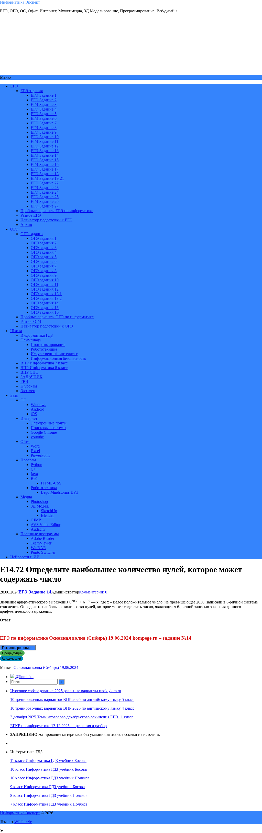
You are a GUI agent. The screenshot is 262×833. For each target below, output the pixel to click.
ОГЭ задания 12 (45, 289)
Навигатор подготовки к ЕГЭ (46, 220)
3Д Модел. (40, 506)
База (14, 395)
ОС (23, 400)
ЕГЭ (14, 86)
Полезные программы (39, 534)
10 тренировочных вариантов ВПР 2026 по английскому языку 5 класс (72, 699)
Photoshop (39, 501)
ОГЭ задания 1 (44, 238)
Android (37, 409)
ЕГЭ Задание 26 (45, 201)
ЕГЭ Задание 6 (44, 118)
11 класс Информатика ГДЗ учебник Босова (48, 760)
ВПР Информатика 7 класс (44, 363)
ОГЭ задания (31, 234)
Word (35, 446)
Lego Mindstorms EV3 (59, 492)
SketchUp (49, 511)
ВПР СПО (29, 372)
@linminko (24, 677)
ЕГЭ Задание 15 (45, 160)
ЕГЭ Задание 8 (44, 127)
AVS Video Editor (45, 524)
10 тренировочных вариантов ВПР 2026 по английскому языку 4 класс (72, 708)
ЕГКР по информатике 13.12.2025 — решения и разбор (58, 725)
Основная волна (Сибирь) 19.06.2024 (46, 667)
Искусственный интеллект (54, 354)
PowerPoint (40, 455)
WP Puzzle (23, 821)
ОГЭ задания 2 (44, 243)
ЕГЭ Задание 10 (45, 137)
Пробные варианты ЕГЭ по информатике (56, 211)
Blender (47, 515)
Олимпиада (30, 340)
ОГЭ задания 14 (45, 303)
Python (36, 464)
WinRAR (38, 548)
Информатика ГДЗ (36, 335)
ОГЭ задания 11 (44, 284)
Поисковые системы (48, 427)
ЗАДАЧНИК (31, 377)
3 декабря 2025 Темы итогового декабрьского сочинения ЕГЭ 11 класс (71, 717)
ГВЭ (24, 381)
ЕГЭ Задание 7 (44, 123)
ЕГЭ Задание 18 (45, 174)
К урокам (28, 386)
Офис (25, 441)
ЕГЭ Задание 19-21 (47, 178)
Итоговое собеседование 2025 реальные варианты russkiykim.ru (65, 691)
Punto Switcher (43, 552)
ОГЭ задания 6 (44, 261)
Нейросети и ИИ (25, 557)
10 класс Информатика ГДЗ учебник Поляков (50, 778)
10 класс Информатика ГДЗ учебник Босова (48, 769)
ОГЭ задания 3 (44, 247)
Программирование (48, 344)
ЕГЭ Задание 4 (44, 109)
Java (34, 474)
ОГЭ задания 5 (44, 257)
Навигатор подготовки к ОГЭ (46, 326)
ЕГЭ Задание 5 (44, 114)
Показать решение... (18, 648)
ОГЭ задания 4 (44, 252)
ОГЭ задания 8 (44, 271)
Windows (38, 404)
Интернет (28, 418)
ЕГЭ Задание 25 (45, 197)
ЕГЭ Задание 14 (45, 155)
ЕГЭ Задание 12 (45, 146)
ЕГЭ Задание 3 (44, 104)
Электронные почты (49, 423)
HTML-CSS (51, 483)
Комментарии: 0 (93, 592)
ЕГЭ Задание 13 (45, 150)
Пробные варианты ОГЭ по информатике (57, 317)
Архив (26, 224)
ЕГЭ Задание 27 (45, 206)
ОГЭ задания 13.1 (46, 294)
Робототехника (44, 349)
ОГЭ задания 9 (44, 275)
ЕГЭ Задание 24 (45, 192)
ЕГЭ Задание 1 (44, 95)
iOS (34, 414)
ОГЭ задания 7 (44, 266)
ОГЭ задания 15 (45, 307)
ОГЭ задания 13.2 (46, 298)
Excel (35, 451)
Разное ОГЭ (30, 321)
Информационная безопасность (58, 358)
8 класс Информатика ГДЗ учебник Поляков (49, 795)
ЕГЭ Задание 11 (44, 141)
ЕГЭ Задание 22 (45, 183)
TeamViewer (41, 543)
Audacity (38, 529)
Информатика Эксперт (20, 2)
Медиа (26, 497)
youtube (37, 437)
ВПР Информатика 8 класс (44, 367)
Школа (16, 331)
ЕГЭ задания (31, 90)
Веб (34, 478)
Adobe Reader (42, 538)
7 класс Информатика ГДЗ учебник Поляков (49, 804)
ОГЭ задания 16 (45, 312)
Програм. (28, 460)
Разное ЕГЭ (30, 215)
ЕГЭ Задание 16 (45, 164)
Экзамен (27, 391)
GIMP (36, 520)
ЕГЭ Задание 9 (44, 132)
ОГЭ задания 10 (45, 280)
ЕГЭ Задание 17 (45, 169)
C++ (34, 469)
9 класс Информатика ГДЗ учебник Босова (47, 787)
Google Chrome (44, 432)
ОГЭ (14, 229)
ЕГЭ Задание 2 (44, 100)
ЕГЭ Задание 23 (45, 187)
